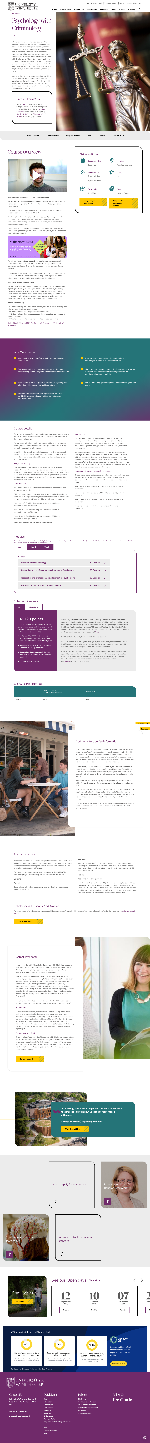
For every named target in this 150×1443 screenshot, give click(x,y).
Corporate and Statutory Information (57, 1422)
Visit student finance (25, 922)
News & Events (91, 3)
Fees (89, 136)
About (113, 9)
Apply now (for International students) (118, 203)
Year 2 (33, 547)
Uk (19, 607)
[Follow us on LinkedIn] (131, 1400)
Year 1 (20, 547)
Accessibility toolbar (134, 3)
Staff (100, 3)
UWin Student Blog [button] (72, 1129)
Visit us (122, 9)
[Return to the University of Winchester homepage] (75, 1382)
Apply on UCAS (118, 136)
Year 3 (46, 547)
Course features (53, 136)
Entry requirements (73, 136)
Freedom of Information (87, 1405)
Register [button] (66, 1310)
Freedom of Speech (85, 1413)
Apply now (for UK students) (89, 202)
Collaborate (92, 9)
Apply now (144, 729)
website (68, 661)
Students (107, 3)
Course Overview (32, 136)
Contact (122, 3)
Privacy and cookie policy (87, 1402)
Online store (48, 1416)
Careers (102, 136)
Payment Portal (49, 1419)
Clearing (132, 9)
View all (93, 1280)
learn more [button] (20, 1301)
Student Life (79, 9)
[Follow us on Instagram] (122, 1400)
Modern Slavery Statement (88, 1407)
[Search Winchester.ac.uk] (139, 9)
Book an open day (142, 723)
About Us (47, 1413)
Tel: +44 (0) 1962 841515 (18, 1412)
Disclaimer (82, 1399)
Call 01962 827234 (23, 114)
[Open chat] (145, 1438)
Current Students (50, 1430)
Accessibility (83, 1410)
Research (104, 9)
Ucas (97, 632)
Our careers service (27, 1059)
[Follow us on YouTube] (126, 1400)
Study (54, 9)
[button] (64, 562)
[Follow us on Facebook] (114, 1400)
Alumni (114, 3)
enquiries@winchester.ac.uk (19, 1416)
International (65, 9)
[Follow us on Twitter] (118, 1400)
